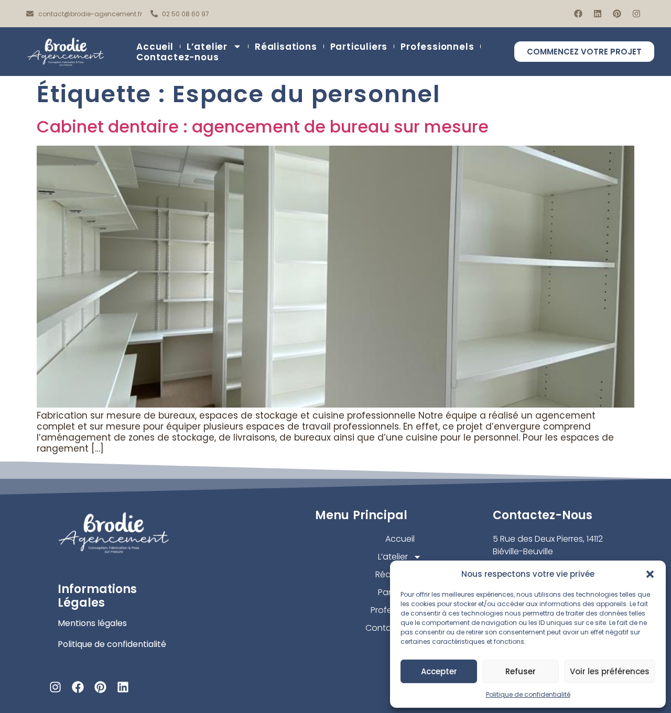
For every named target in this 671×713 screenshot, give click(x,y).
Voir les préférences (610, 671)
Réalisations (286, 46)
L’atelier (207, 46)
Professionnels (437, 46)
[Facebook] (578, 13)
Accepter (439, 671)
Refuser (520, 671)
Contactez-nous (177, 57)
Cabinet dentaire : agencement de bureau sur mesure (263, 126)
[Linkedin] (597, 13)
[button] (650, 574)
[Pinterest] (617, 13)
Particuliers (359, 46)
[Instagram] (636, 13)
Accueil (155, 46)
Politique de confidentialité (528, 694)
